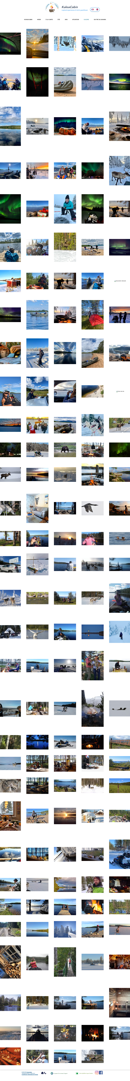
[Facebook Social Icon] (101, 1072)
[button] (29, 1072)
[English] (97, 9)
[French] (92, 9)
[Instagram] (97, 1072)
